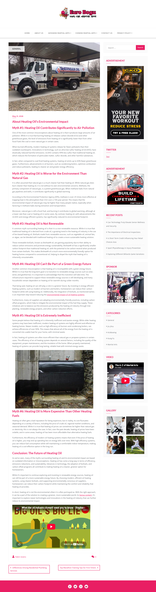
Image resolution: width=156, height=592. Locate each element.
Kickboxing (112, 332)
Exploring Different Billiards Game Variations (126, 254)
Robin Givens (20, 557)
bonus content (86, 495)
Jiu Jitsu (111, 326)
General (111, 320)
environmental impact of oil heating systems (65, 294)
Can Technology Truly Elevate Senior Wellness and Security (125, 224)
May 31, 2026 (17, 116)
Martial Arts (112, 344)
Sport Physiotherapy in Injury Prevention (124, 248)
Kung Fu (111, 338)
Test (107, 156)
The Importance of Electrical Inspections (124, 232)
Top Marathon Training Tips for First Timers (78, 567)
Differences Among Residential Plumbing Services (28, 569)
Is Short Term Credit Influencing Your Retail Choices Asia (124, 240)
